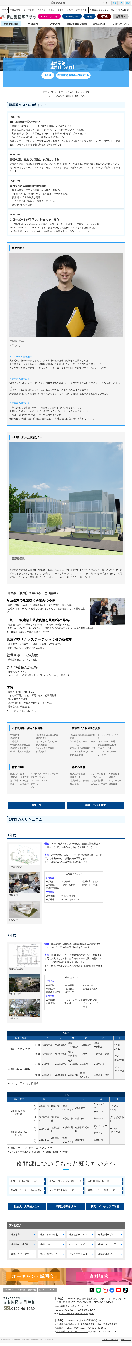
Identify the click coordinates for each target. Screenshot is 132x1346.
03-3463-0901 (88, 1324)
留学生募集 (81, 10)
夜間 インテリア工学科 (105, 1206)
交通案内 (120, 16)
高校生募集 (29, 10)
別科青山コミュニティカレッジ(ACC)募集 (109, 10)
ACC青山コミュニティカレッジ (72, 1331)
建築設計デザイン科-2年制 (81, 1234)
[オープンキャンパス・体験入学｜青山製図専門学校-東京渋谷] (33, 1276)
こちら (81, 95)
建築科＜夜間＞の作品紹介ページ (28, 632)
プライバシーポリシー (110, 1340)
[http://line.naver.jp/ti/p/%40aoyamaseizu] (98, 1290)
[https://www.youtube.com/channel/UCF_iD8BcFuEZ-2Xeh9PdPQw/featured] (118, 1290)
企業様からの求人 (45, 10)
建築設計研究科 (106, 1254)
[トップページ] (18, 16)
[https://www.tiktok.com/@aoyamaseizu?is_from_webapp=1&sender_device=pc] (125, 1290)
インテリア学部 (77, 1244)
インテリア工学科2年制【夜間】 (81, 1254)
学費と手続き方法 (95, 805)
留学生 (104, 16)
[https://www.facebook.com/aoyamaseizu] (111, 1290)
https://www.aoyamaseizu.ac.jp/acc (76, 1313)
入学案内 (55, 23)
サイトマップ (126, 1340)
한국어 (42, 1290)
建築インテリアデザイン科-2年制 (23, 1254)
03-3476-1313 (66, 1310)
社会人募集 (15, 10)
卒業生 (70, 10)
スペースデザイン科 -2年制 (52, 1254)
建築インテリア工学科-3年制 (110, 1244)
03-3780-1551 (77, 1328)
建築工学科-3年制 (49, 1234)
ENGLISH (51, 1290)
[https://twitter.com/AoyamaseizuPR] (91, 1290)
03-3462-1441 (84, 1302)
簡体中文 (21, 1290)
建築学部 (15, 1234)
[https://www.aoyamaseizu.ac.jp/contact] (99, 1276)
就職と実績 (99, 23)
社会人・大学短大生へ (27, 1206)
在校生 (60, 10)
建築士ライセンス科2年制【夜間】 (52, 1244)
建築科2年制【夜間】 (22, 1244)
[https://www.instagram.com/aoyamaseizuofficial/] (105, 1290)
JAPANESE (10, 1290)
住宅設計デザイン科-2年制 (110, 1234)
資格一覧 (37, 805)
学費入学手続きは (20, 710)
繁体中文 (32, 1290)
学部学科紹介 (11, 23)
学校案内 (33, 23)
